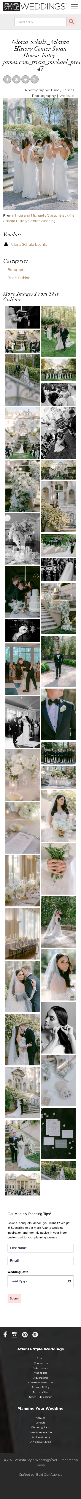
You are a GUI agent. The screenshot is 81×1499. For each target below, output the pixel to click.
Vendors (40, 1422)
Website (67, 96)
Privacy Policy (40, 1387)
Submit (14, 1298)
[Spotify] (35, 1335)
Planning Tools (40, 1427)
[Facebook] (5, 1335)
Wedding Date (18, 1272)
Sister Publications (40, 1396)
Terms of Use (40, 1392)
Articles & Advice (40, 1441)
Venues (40, 1417)
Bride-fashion (19, 278)
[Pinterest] (25, 1335)
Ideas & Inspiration (40, 1432)
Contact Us (41, 1363)
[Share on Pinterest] (16, 80)
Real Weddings (41, 1437)
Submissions (40, 1368)
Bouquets (16, 270)
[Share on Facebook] (7, 80)
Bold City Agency (49, 1475)
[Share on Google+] (34, 80)
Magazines (40, 1372)
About (40, 1358)
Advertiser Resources (40, 1382)
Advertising (40, 1377)
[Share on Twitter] (25, 80)
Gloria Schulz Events (29, 244)
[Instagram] (14, 1335)
